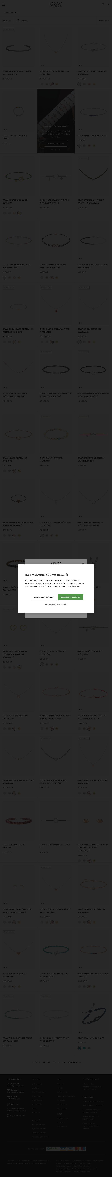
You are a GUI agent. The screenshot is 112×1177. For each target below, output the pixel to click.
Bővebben (30, 589)
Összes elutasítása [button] (43, 597)
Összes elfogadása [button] (71, 597)
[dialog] (56, 588)
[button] (56, 604)
